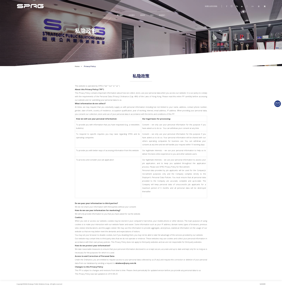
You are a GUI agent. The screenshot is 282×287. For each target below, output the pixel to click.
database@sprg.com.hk (125, 263)
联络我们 (162, 15)
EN (252, 6)
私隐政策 (262, 284)
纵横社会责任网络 (211, 6)
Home (77, 66)
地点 (151, 15)
